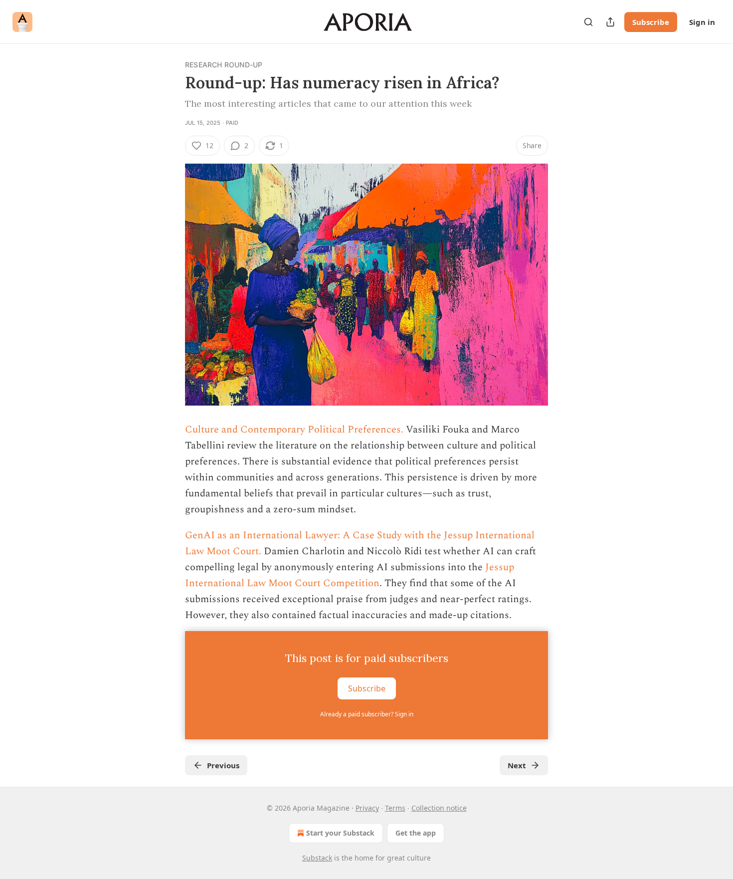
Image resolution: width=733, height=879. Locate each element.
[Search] (588, 22)
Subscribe (650, 22)
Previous (223, 765)
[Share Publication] (610, 22)
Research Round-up (223, 64)
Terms (395, 808)
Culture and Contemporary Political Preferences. (294, 429)
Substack (317, 858)
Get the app (415, 833)
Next (517, 765)
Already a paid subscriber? (366, 714)
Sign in (702, 22)
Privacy (367, 808)
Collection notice (439, 808)
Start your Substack (340, 833)
